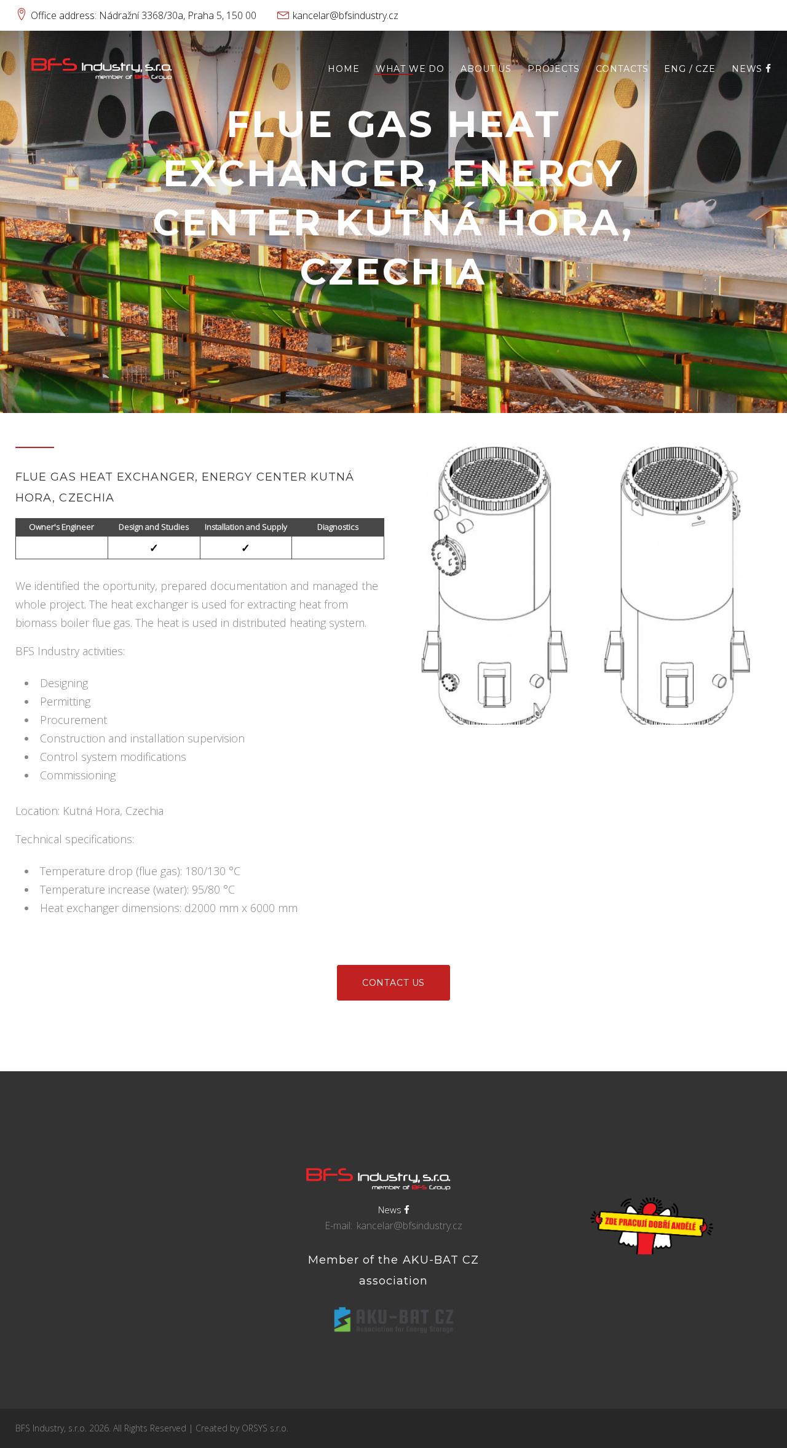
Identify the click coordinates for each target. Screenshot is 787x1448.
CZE (705, 69)
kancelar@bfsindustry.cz (345, 15)
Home (343, 69)
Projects (554, 69)
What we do (410, 69)
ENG (675, 69)
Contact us (393, 982)
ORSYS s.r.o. (265, 1428)
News (748, 69)
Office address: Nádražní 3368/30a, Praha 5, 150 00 (143, 15)
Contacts (622, 69)
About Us (486, 69)
